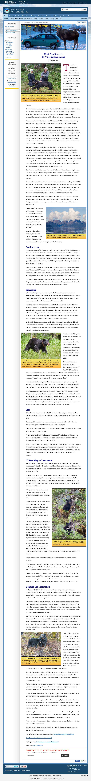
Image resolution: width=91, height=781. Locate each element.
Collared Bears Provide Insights (63, 734)
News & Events (19, 18)
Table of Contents (9, 26)
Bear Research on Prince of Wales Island (39, 738)
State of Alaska (11, 2)
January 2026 (9, 54)
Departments (72, 3)
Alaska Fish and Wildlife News (42, 22)
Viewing (33, 16)
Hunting (17, 16)
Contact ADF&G (25, 770)
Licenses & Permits (43, 18)
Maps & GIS (58, 18)
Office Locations (72, 772)
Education (41, 16)
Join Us (12, 18)
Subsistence (26, 16)
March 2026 (9, 51)
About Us (6, 18)
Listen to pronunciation (24, 1)
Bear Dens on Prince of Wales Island (47, 742)
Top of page (83, 775)
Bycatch (70, 16)
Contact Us (84, 18)
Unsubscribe (11, 85)
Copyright (29, 778)
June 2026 (9, 46)
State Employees (82, 3)
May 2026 (8, 47)
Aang (21, 1)
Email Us (61, 778)
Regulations (62, 16)
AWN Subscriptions (12, 82)
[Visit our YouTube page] (23, 766)
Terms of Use (16, 770)
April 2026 (9, 49)
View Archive (8, 57)
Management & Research (30, 18)
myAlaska (64, 3)
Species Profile (38, 746)
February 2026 (10, 53)
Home (5, 16)
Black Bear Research (11, 30)
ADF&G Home (24, 22)
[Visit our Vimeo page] (15, 766)
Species (48, 16)
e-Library (52, 18)
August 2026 (9, 42)
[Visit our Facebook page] (8, 766)
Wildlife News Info (12, 78)
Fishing (11, 16)
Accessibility (8, 770)
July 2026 (8, 44)
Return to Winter (10, 32)
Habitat (55, 16)
